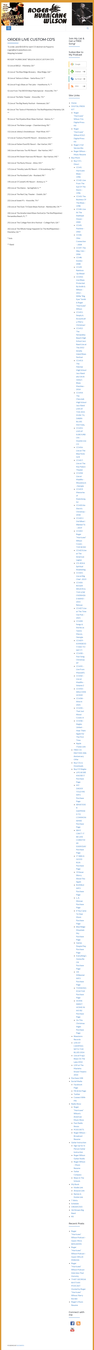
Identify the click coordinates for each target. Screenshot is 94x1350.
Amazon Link (79, 1190)
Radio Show (76, 1104)
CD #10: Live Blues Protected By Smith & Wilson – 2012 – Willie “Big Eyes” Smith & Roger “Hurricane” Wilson (81, 293)
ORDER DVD (76, 1207)
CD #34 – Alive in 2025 (80, 701)
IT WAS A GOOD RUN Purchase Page (80, 862)
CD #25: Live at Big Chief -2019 (81, 576)
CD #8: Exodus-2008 (79, 260)
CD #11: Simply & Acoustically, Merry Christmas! (81, 318)
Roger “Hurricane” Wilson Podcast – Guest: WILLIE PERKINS (78, 1253)
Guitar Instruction (78, 1142)
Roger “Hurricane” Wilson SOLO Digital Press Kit (79, 135)
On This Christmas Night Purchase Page (80, 1026)
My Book (75, 1184)
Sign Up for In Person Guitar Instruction (79, 1148)
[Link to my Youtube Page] (72, 1330)
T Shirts (74, 1200)
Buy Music (75, 157)
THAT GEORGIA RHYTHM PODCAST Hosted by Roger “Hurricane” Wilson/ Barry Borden (78, 1289)
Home (73, 103)
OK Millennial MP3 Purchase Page (80, 978)
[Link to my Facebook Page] (72, 1323)
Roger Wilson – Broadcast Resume (80, 1135)
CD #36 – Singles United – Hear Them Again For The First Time (81, 730)
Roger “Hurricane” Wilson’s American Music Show (79, 1113)
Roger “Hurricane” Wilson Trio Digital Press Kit (79, 119)
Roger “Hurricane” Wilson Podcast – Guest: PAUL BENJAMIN (78, 1237)
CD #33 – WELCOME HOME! (81, 691)
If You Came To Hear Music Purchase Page (81, 917)
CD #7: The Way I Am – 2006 (81, 251)
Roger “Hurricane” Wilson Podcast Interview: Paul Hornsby (77, 1269)
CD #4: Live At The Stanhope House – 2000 (81, 215)
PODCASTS (79, 1129)
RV (72, 1216)
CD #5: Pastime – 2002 (80, 228)
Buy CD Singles (80, 769)
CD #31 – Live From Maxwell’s (80, 669)
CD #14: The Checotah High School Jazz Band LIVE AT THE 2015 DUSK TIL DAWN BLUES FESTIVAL (81, 408)
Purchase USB (77, 1078)
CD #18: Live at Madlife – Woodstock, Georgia (81, 479)
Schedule (75, 1203)
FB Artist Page (80, 1091)
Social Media (76, 1081)
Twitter (77, 1094)
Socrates (20, 1345)
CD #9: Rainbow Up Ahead (80, 270)
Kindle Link (78, 1187)
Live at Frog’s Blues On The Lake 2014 (79, 1058)
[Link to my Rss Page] (78, 1323)
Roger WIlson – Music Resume (79, 1165)
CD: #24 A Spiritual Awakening (81, 566)
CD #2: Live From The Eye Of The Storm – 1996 (81, 186)
